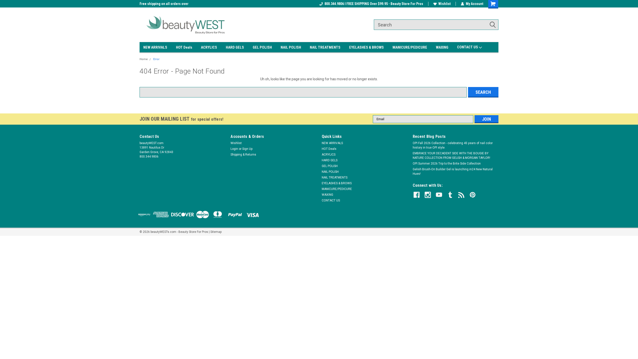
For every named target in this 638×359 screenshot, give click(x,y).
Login (234, 149)
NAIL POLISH (291, 47)
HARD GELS (235, 47)
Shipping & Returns (243, 154)
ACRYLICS (209, 47)
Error (156, 59)
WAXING (442, 47)
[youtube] (439, 195)
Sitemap (216, 232)
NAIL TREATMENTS (325, 47)
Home (144, 59)
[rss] (461, 195)
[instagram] (428, 195)
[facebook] (416, 195)
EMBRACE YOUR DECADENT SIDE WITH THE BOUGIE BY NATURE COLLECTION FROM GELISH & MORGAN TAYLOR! (451, 156)
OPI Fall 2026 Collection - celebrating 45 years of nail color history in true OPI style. (453, 145)
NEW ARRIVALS (155, 47)
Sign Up (247, 149)
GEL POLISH (262, 47)
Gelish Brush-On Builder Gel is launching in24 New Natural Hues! (453, 172)
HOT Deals (184, 47)
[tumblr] (450, 195)
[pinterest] (473, 195)
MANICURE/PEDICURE (410, 47)
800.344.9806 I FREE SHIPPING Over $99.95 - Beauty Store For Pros (373, 4)
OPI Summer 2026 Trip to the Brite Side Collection (447, 163)
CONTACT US (468, 47)
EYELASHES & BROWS (366, 47)
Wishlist (444, 4)
